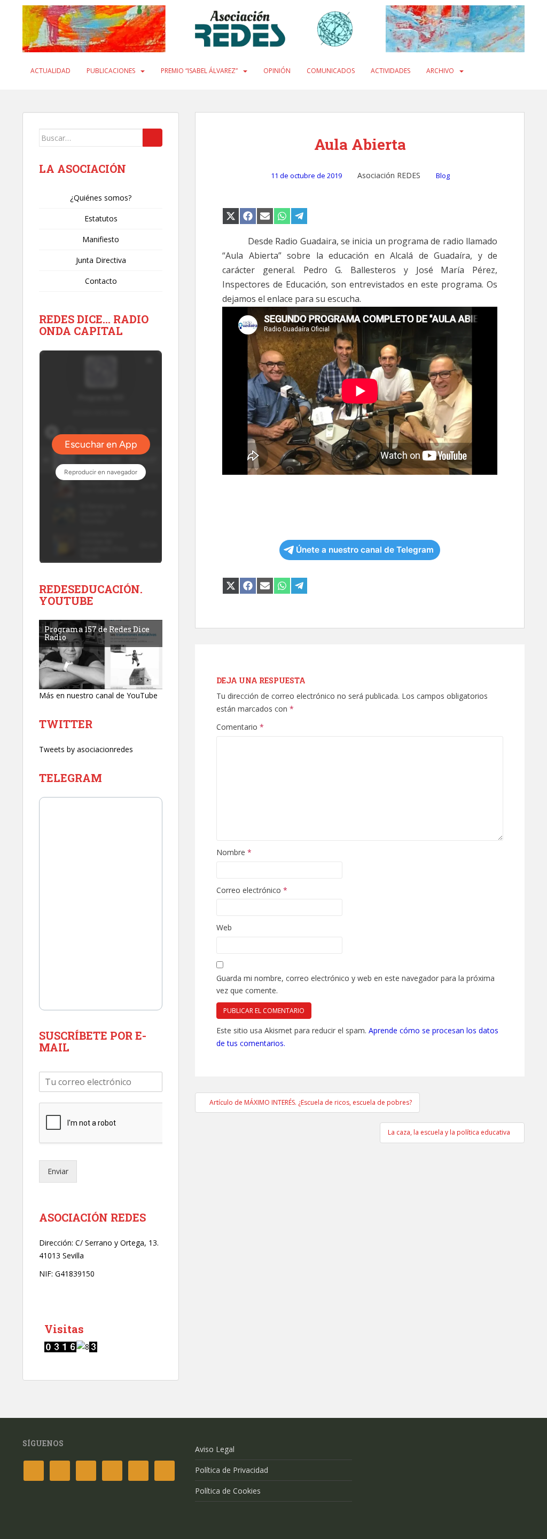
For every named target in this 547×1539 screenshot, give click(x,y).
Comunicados (331, 70)
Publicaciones (111, 70)
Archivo (440, 70)
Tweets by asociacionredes (86, 749)
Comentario (240, 727)
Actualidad (50, 70)
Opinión (277, 70)
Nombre (234, 852)
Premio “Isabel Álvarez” (199, 70)
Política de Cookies (228, 1491)
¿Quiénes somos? (100, 198)
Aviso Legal (215, 1449)
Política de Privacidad (231, 1470)
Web (224, 927)
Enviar (58, 1171)
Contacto (101, 281)
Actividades (390, 70)
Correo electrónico (251, 890)
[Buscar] (152, 138)
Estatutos (101, 218)
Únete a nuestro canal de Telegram (365, 550)
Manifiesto (100, 239)
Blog (443, 175)
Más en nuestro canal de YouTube (98, 695)
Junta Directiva (101, 260)
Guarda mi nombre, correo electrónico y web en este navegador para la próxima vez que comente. (355, 984)
